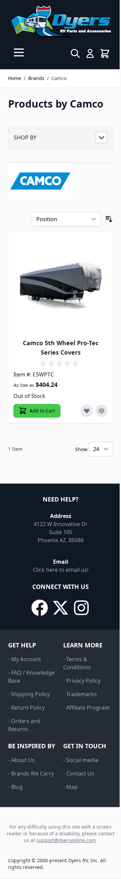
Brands (36, 78)
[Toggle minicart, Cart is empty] (104, 53)
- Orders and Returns (24, 725)
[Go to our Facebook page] (39, 607)
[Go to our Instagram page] (81, 607)
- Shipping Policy (29, 694)
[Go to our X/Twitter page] (60, 607)
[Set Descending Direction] (109, 219)
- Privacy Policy (81, 680)
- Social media (80, 760)
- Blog (15, 787)
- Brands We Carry (31, 773)
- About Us (21, 760)
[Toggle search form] (75, 53)
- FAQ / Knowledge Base (31, 676)
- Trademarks (80, 694)
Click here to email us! (60, 569)
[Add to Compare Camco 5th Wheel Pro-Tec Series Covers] (101, 411)
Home (14, 78)
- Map (70, 787)
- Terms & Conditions (77, 663)
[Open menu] (19, 52)
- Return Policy (26, 707)
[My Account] (90, 53)
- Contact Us (78, 773)
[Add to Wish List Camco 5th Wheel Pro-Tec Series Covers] (87, 411)
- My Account (24, 659)
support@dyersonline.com (66, 840)
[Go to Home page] (60, 21)
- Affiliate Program (86, 707)
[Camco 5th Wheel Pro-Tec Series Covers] (60, 284)
